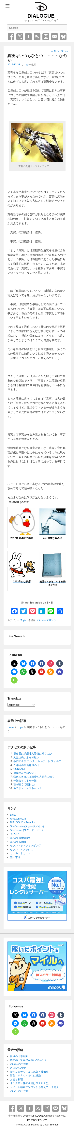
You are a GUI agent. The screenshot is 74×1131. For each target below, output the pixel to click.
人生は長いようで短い (26, 757)
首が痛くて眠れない (25, 784)
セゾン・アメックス (21, 849)
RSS (37, 36)
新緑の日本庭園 (19, 1056)
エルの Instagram (20, 837)
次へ (64, 51)
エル (26, 64)
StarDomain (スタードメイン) (27, 826)
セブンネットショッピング (25, 845)
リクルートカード (20, 853)
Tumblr (28, 36)
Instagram (45, 36)
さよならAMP (18, 1067)
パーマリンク (49, 620)
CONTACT (19, 768)
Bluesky (63, 36)
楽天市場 (15, 857)
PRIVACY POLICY (37, 1120)
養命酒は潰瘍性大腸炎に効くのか (32, 753)
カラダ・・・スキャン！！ (28, 788)
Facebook (11, 36)
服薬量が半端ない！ (25, 772)
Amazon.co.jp (18, 818)
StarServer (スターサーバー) (26, 830)
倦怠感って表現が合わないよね (28, 1060)
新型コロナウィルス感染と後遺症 (29, 1071)
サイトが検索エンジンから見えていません (34, 1087)
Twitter (19, 36)
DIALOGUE (40, 16)
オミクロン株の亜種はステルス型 (29, 1083)
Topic (23, 620)
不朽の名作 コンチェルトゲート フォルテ (37, 761)
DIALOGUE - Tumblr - (22, 822)
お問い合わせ (54, 36)
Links (13, 814)
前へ (55, 51)
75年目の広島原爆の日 (26, 765)
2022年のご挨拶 (19, 1090)
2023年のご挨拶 (19, 1063)
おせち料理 (16, 1079)
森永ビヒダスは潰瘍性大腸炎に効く (33, 776)
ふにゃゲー (16, 834)
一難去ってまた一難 (25, 780)
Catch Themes (50, 1124)
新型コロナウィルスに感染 (25, 1075)
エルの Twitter (18, 841)
